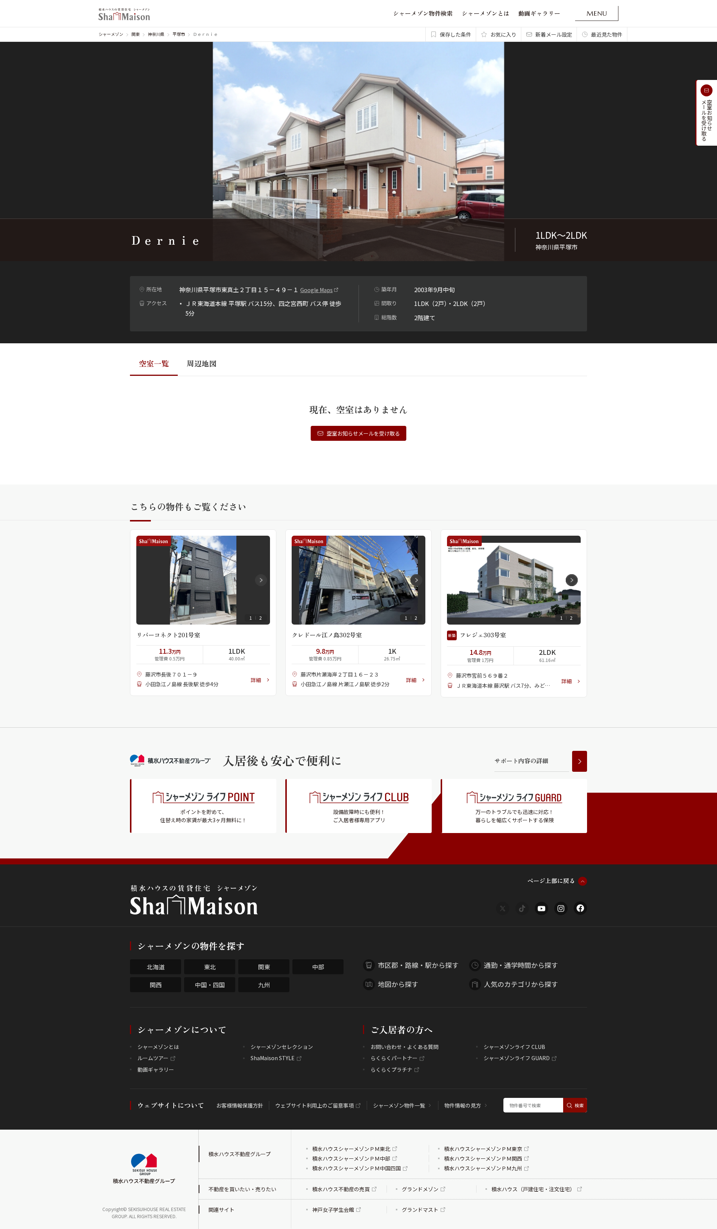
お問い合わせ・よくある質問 (404, 1046)
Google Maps (316, 290)
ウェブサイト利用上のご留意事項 (314, 1105)
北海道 (156, 966)
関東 (135, 34)
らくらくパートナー (394, 1058)
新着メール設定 (554, 34)
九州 (264, 984)
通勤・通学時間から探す (521, 965)
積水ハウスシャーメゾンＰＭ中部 (351, 1158)
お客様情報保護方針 (239, 1105)
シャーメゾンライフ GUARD (517, 1058)
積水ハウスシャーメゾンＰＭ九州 (483, 1168)
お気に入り (503, 34)
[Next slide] (261, 580)
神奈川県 (156, 34)
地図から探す (398, 984)
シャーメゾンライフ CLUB (514, 1046)
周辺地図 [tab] (202, 363)
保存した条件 (455, 34)
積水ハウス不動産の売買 (341, 1189)
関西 (156, 984)
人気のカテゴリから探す (521, 984)
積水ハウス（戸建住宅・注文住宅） (533, 1189)
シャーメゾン (111, 34)
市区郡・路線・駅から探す (418, 965)
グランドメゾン (420, 1189)
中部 (318, 966)
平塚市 (179, 34)
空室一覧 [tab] (154, 363)
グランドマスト (420, 1209)
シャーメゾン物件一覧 (399, 1105)
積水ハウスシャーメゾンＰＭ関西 (483, 1158)
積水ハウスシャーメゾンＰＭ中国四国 (356, 1168)
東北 (210, 966)
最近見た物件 (607, 34)
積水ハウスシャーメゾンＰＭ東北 (351, 1148)
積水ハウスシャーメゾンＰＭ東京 (483, 1148)
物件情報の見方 (462, 1105)
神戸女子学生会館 (333, 1209)
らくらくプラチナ (391, 1069)
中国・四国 (210, 984)
